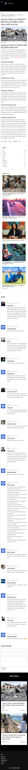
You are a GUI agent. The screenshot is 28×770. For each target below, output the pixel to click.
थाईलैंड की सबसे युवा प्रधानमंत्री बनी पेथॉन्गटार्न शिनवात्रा (13, 240)
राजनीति (4, 153)
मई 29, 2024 (5, 742)
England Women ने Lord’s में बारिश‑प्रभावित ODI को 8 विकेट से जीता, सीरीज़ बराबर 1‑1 (13, 286)
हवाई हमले (15, 141)
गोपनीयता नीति (4, 760)
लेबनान (18, 57)
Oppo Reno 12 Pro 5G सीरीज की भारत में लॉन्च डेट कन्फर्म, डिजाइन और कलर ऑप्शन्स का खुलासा (13, 217)
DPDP (2, 764)
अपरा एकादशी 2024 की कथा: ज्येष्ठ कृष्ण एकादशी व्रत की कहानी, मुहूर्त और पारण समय (13, 263)
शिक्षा (3, 159)
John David (3, 42)
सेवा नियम (3, 759)
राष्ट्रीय (3, 164)
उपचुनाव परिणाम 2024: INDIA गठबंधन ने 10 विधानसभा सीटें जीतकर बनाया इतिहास (13, 194)
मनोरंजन (4, 157)
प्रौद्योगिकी (4, 161)
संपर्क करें (3, 762)
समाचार (3, 155)
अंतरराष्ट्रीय (4, 163)
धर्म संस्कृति (4, 166)
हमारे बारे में (3, 757)
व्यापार (3, 152)
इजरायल (5, 141)
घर (1, 14)
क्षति (20, 141)
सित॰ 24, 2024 (5, 710)
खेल (3, 150)
